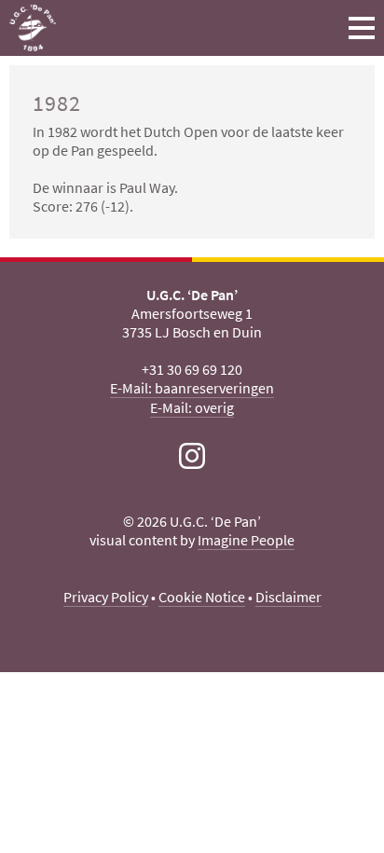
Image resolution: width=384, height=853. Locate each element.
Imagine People (246, 539)
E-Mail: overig (192, 407)
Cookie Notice (201, 596)
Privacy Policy (105, 596)
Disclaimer (288, 596)
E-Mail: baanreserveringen (192, 387)
